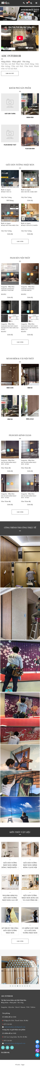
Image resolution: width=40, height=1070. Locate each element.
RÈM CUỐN (10, 388)
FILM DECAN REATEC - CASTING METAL (28, 289)
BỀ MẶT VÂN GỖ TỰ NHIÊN (29, 225)
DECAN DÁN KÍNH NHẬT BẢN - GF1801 (28, 463)
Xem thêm (7, 869)
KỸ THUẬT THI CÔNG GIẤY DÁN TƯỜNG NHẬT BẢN (8, 925)
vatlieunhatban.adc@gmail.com (14, 1027)
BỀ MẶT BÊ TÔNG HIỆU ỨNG (10, 225)
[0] (26, 3)
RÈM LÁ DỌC (30, 419)
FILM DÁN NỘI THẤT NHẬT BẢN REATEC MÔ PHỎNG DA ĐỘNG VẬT (29, 327)
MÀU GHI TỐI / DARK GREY (29, 192)
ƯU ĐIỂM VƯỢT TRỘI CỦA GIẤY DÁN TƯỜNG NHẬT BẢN (28, 925)
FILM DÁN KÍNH (30, 148)
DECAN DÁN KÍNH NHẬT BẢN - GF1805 (8, 463)
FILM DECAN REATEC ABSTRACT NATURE (7, 289)
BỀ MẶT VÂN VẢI (6, 192)
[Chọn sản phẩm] (28, 179)
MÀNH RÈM (30, 117)
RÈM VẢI (10, 419)
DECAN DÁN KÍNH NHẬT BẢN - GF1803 (28, 496)
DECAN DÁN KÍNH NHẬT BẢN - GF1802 (8, 496)
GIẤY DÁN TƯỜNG (10, 113)
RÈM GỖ (30, 388)
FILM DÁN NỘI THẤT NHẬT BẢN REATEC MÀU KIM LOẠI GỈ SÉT (9, 327)
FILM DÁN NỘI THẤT (10, 145)
